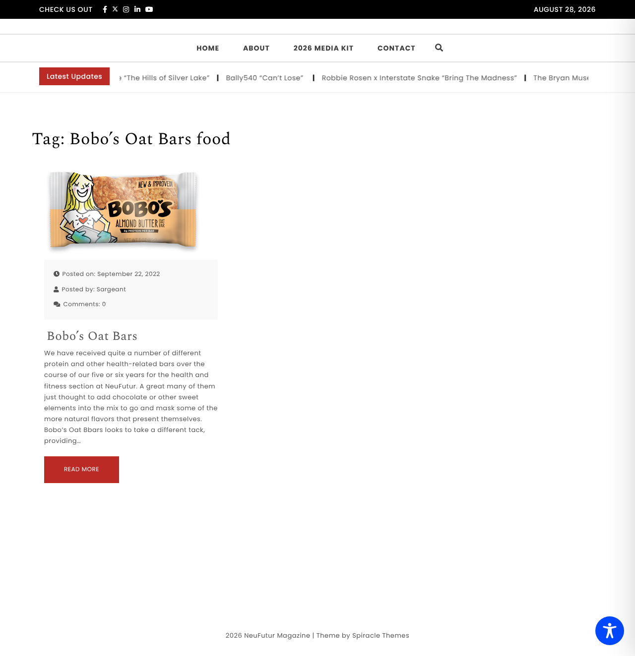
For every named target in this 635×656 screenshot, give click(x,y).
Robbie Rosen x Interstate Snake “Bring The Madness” (416, 78)
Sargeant (111, 289)
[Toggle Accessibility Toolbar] (609, 630)
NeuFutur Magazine (277, 635)
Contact (397, 48)
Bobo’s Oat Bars (92, 336)
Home (207, 48)
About (256, 48)
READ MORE (81, 469)
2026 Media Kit (324, 48)
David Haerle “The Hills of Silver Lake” (139, 78)
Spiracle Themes (380, 635)
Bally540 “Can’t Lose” (262, 78)
